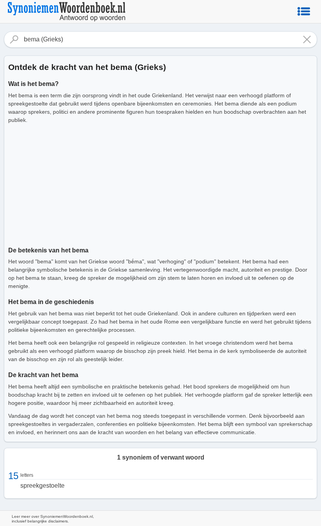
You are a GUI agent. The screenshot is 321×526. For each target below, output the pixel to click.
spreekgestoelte (42, 485)
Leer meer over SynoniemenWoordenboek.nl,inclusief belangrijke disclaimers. (53, 518)
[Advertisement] (160, 183)
